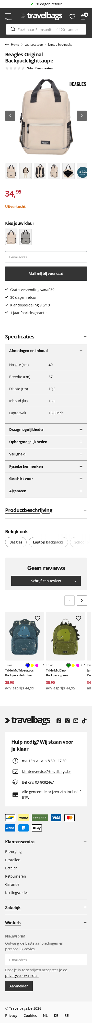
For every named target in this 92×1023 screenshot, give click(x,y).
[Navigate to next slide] (82, 600)
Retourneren (15, 876)
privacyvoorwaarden (22, 975)
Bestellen (12, 859)
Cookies (30, 1015)
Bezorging (13, 851)
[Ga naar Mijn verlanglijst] (72, 16)
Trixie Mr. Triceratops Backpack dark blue (19, 672)
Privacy (11, 1015)
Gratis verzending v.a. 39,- (48, 4)
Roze (36, 665)
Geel (32, 665)
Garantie (12, 884)
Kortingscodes (16, 892)
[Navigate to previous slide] (69, 600)
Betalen (11, 868)
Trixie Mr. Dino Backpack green (57, 672)
